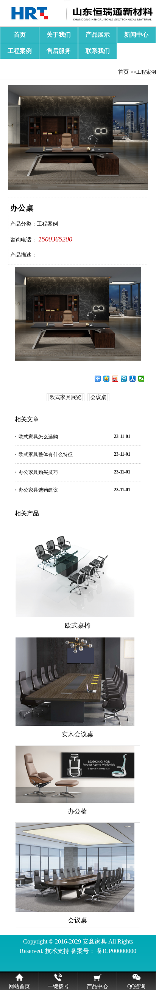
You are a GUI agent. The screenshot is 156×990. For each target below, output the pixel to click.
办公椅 (77, 811)
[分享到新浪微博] (115, 379)
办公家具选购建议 (38, 490)
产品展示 (98, 34)
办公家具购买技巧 (38, 472)
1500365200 (55, 239)
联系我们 (98, 51)
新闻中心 (136, 34)
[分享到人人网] (132, 379)
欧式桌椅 (77, 625)
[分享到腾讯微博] (124, 379)
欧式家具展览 (65, 397)
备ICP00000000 (116, 951)
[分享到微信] (141, 379)
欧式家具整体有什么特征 (46, 454)
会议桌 (98, 397)
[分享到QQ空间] (106, 379)
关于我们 (59, 34)
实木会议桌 (77, 734)
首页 (20, 34)
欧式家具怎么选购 (38, 436)
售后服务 (59, 51)
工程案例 (20, 51)
